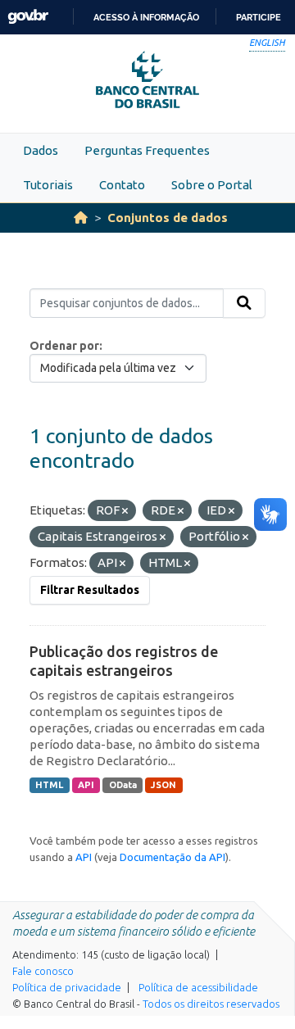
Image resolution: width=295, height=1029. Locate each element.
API (86, 785)
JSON (163, 785)
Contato (122, 185)
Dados (40, 150)
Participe (258, 17)
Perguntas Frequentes (147, 150)
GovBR (27, 17)
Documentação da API (172, 857)
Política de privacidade (66, 987)
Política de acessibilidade (198, 987)
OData (123, 785)
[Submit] (244, 303)
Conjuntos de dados (167, 217)
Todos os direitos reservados (211, 1003)
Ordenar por (64, 345)
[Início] (81, 217)
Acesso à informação (146, 17)
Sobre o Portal (211, 185)
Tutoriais (48, 185)
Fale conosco (43, 971)
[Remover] (125, 511)
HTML (49, 785)
